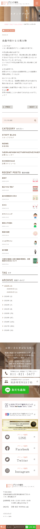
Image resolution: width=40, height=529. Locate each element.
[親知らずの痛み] (35, 224)
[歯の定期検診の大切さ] (35, 197)
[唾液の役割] (35, 233)
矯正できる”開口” (8, 187)
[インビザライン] (35, 242)
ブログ (11, 24)
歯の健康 (5, 250)
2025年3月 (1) (12, 289)
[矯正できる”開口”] (35, 188)
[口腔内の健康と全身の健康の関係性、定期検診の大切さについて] (35, 260)
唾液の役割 (5, 232)
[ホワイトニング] (35, 215)
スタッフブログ (18, 24)
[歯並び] (35, 179)
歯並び (4, 178)
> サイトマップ (7, 513)
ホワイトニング (7, 214)
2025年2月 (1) (12, 292)
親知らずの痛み (7, 223)
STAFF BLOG (9, 30)
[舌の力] (35, 206)
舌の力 (4, 205)
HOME (6, 24)
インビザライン (7, 241)
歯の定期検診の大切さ (9, 196)
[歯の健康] (35, 251)
